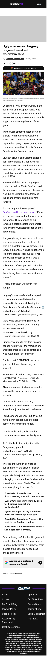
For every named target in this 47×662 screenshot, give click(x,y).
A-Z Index (33, 618)
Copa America (16, 574)
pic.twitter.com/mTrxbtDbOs (28, 169)
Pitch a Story (34, 604)
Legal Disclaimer (36, 613)
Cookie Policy (9, 613)
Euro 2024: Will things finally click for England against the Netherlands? (23, 504)
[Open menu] (4, 3)
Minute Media (17, 634)
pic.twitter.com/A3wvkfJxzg (17, 332)
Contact (6, 599)
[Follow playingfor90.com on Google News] (40, 563)
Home (5, 574)
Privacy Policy (9, 609)
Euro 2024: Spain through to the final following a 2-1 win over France (24, 495)
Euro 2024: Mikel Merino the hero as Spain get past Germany (24, 528)
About (5, 594)
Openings (32, 594)
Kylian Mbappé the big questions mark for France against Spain (22, 513)
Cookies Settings (11, 627)
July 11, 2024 (9, 176)
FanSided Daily (9, 604)
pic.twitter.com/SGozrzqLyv (29, 374)
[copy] (18, 63)
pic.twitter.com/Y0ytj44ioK (16, 311)
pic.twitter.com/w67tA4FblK (17, 451)
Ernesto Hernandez (15, 59)
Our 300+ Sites (35, 599)
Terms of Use (35, 609)
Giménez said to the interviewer (19, 212)
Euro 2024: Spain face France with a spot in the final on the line (23, 520)
